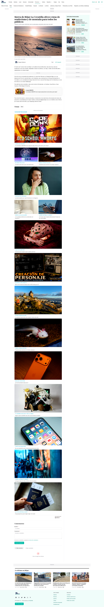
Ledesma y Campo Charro (55, 5)
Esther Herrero (41, 587)
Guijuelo (35, 5)
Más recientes (20, 548)
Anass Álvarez (22, 587)
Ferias (63, 2)
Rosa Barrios (79, 587)
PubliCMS (31, 600)
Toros (82, 42)
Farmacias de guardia (57, 602)
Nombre (16, 526)
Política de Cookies (71, 600)
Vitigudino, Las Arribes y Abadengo (81, 5)
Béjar (11, 5)
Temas (54, 600)
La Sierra (47, 5)
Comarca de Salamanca (19, 5)
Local (82, 33)
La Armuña (41, 5)
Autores (55, 598)
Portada (10, 2)
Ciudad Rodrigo (28, 5)
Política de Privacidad (71, 598)
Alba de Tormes (4, 5)
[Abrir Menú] (102, 2)
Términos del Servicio (71, 596)
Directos (55, 596)
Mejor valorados (29, 548)
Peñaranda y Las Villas (67, 5)
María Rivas (60, 587)
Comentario (17, 531)
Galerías (15, 2)
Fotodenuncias (56, 604)
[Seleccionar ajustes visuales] (99, 2)
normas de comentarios (33, 540)
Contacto (68, 594)
